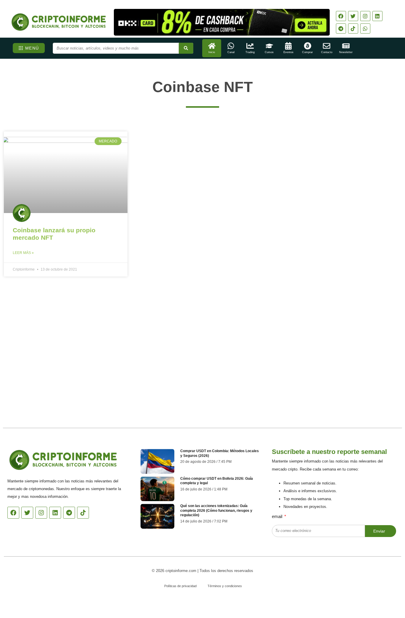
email (277, 516)
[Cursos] (269, 46)
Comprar (307, 52)
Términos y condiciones (225, 586)
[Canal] (231, 46)
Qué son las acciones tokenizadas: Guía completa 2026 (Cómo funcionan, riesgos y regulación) (216, 510)
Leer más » (23, 253)
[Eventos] (288, 46)
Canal (231, 52)
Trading (250, 52)
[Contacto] (326, 46)
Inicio (211, 52)
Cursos (269, 52)
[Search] (186, 48)
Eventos (288, 52)
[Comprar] (307, 46)
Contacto (326, 52)
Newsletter (346, 52)
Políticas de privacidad (180, 586)
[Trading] (250, 46)
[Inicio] (212, 46)
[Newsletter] (346, 46)
